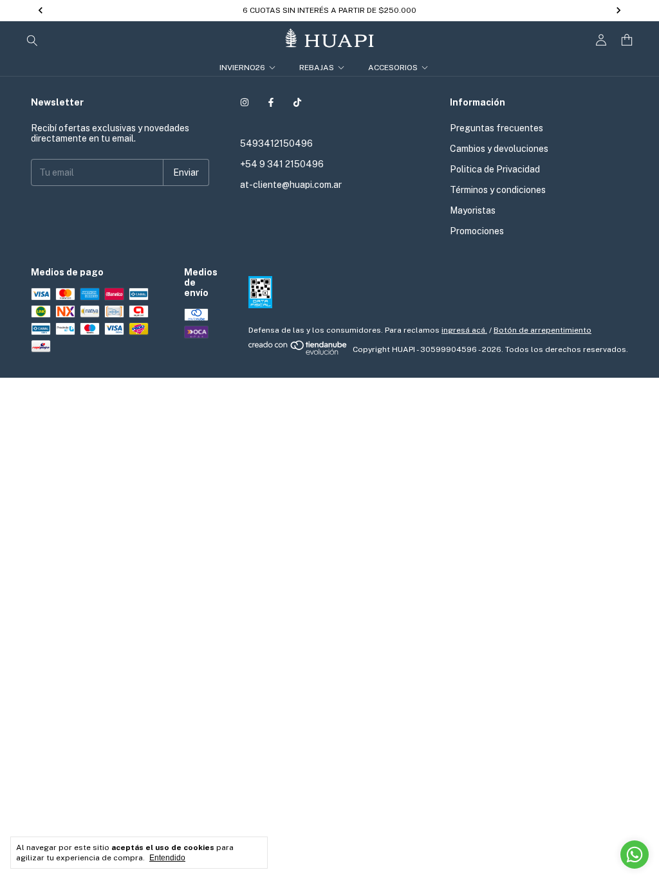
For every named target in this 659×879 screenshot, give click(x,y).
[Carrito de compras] (626, 40)
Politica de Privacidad (495, 169)
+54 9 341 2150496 (282, 164)
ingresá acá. (464, 330)
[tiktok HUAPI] (297, 102)
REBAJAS (316, 67)
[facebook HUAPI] (270, 102)
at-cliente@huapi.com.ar (291, 185)
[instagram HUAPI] (244, 102)
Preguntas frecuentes (496, 128)
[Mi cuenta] (601, 40)
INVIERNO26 (242, 67)
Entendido (167, 857)
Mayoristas (473, 210)
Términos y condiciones (498, 190)
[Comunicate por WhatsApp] (634, 854)
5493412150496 (276, 143)
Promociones (477, 231)
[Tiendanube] (298, 352)
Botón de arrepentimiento (542, 330)
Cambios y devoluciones (499, 148)
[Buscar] (32, 39)
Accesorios (393, 67)
